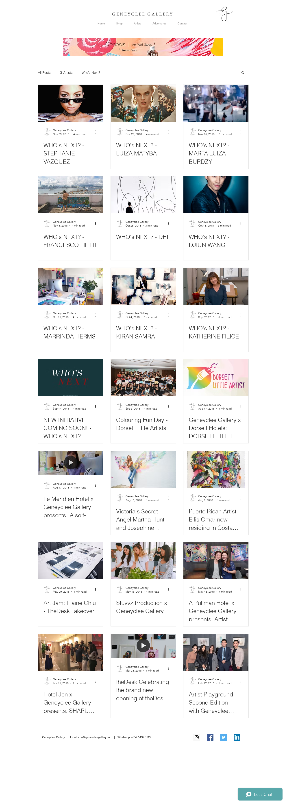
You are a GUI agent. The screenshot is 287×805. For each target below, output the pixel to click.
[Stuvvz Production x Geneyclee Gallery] (143, 560)
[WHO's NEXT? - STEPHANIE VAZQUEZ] (70, 103)
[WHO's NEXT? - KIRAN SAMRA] (143, 286)
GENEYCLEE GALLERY (143, 14)
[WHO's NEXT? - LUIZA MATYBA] (143, 103)
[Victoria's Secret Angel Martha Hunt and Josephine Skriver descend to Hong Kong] (143, 469)
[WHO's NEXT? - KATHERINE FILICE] (215, 286)
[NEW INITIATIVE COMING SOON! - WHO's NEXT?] (70, 377)
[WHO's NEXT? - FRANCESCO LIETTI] (70, 194)
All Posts (44, 72)
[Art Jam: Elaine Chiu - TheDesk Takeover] (70, 560)
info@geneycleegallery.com (95, 737)
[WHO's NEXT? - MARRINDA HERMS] (70, 286)
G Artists (66, 72)
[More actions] (97, 132)
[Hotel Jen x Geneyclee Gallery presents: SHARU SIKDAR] (70, 652)
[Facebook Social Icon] (210, 737)
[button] (243, 73)
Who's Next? (91, 72)
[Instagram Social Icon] (196, 737)
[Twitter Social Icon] (223, 737)
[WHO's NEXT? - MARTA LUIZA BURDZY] (215, 103)
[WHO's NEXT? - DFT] (143, 194)
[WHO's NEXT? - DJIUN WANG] (215, 194)
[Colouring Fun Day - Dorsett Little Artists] (143, 377)
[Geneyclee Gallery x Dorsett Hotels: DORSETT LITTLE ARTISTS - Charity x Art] (215, 377)
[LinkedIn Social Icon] (237, 737)
